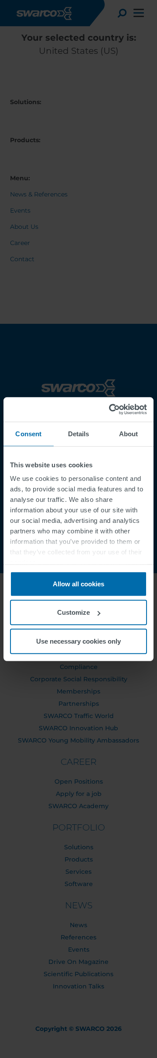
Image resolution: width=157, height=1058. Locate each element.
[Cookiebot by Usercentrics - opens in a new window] (111, 409)
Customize (73, 612)
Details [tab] (78, 433)
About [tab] (128, 433)
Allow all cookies (78, 583)
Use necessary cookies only (78, 641)
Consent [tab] (28, 433)
